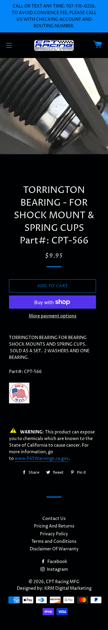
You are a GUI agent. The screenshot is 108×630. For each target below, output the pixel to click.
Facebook (56, 561)
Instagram (57, 569)
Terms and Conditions (54, 541)
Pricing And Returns (54, 526)
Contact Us (54, 518)
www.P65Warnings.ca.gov (42, 458)
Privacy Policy (54, 534)
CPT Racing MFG (63, 582)
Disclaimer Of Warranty (54, 549)
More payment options (52, 316)
